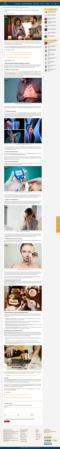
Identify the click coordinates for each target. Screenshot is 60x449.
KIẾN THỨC (42, 3)
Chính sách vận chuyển (23, 436)
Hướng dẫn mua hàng (23, 439)
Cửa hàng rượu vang (39, 434)
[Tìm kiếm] (52, 4)
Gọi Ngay (58, 228)
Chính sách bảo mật (23, 431)
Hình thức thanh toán (23, 434)
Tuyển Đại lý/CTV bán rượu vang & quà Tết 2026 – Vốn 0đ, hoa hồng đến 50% (52, 22)
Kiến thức (8, 7)
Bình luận (6, 406)
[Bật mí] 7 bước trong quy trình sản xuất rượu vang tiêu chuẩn (52, 15)
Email (18, 414)
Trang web (32, 414)
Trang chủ (4, 7)
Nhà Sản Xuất (36, 3)
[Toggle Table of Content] (13, 60)
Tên (5, 414)
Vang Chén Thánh (38, 436)
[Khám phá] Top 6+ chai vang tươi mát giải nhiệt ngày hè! (52, 36)
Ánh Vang (12, 13)
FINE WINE (37, 439)
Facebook (58, 225)
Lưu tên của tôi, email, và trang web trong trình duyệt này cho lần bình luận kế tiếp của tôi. (20, 419)
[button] (55, 3)
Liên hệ (47, 3)
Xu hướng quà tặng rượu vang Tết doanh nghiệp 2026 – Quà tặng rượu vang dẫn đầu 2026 (52, 12)
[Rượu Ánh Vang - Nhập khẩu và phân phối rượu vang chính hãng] (8, 4)
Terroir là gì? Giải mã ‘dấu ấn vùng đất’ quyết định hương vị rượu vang (52, 19)
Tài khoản (37, 431)
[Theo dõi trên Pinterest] (49, 444)
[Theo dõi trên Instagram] (46, 444)
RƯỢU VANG (17, 3)
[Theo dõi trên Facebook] (45, 444)
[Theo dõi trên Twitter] (48, 444)
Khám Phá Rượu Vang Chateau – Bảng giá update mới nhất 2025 (52, 33)
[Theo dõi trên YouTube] (51, 444)
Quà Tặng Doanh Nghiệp (26, 3)
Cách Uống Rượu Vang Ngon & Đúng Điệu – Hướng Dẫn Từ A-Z (52, 25)
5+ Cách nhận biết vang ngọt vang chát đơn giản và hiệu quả (52, 29)
